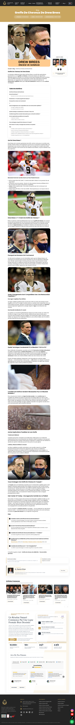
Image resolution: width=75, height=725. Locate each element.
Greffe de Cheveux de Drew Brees (16, 92)
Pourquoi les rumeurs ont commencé (17, 101)
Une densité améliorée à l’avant (17, 109)
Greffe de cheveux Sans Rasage (45, 708)
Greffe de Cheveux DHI (43, 703)
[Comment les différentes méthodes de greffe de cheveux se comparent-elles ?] (29, 589)
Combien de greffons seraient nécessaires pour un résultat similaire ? (24, 113)
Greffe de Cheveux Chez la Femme (45, 706)
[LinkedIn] (29, 712)
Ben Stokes (25, 541)
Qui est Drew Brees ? (13, 94)
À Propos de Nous (10, 3)
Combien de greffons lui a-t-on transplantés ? (20, 135)
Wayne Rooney (14, 541)
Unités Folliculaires (26, 351)
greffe (19, 76)
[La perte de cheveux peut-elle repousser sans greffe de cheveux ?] (45, 589)
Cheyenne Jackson (32, 541)
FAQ (10, 126)
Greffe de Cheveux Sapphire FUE (45, 701)
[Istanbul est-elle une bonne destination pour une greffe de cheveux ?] (13, 589)
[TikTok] (72, 717)
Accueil (10, 68)
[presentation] (58, 69)
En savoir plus (10, 601)
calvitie (40, 396)
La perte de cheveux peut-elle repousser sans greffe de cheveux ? (45, 596)
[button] (11, 676)
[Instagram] (72, 710)
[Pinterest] (21, 715)
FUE (27, 81)
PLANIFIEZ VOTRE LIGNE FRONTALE (12, 639)
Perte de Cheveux (50, 3)
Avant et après (17, 3)
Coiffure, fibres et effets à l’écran (17, 119)
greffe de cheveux (38, 220)
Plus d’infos (63, 570)
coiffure (47, 81)
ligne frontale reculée (28, 396)
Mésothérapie (41, 712)
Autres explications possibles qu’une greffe (19, 116)
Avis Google (14, 687)
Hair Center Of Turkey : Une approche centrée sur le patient (22, 124)
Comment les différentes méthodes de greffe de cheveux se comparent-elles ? (29, 597)
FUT (11, 351)
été (32, 360)
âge (35, 306)
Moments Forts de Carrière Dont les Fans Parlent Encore (22, 96)
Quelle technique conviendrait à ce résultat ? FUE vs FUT (21, 111)
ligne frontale (17, 225)
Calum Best (39, 541)
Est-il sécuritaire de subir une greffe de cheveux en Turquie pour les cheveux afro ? (61, 597)
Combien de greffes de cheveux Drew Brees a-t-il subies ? (22, 131)
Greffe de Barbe (61, 703)
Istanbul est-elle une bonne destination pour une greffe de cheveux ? (13, 596)
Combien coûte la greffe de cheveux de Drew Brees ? (21, 128)
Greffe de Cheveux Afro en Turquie (45, 710)
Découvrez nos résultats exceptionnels (60, 73)
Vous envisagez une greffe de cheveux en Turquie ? (20, 122)
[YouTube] (72, 714)
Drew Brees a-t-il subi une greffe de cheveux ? (19, 98)
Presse (33, 3)
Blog (64, 3)
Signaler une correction (46, 560)
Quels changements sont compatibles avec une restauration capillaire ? (25, 105)
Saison (10, 186)
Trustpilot (21, 687)
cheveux (25, 76)
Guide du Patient (58, 3)
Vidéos (29, 3)
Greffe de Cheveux (22, 3)
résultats (47, 304)
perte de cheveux (19, 511)
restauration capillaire (13, 81)
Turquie (11, 484)
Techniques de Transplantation (39, 3)
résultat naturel (22, 508)
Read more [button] (15, 676)
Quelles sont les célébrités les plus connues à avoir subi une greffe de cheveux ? (27, 133)
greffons (43, 351)
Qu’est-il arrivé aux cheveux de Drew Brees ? (20, 130)
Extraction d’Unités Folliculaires (42, 350)
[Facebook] (21, 712)
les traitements (32, 81)
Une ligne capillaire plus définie (17, 107)
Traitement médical (15, 118)
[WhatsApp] (72, 721)
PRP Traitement (42, 714)
